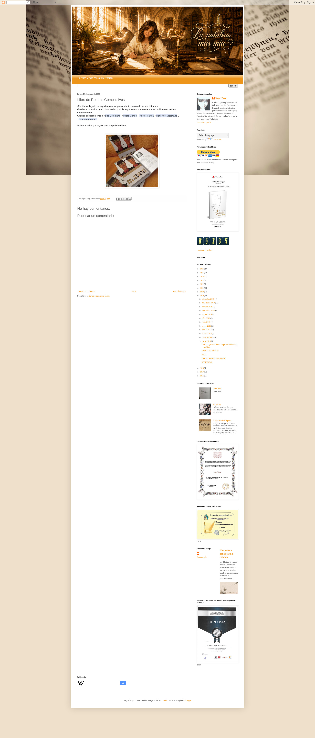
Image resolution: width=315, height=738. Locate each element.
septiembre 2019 (208, 310)
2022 (202, 284)
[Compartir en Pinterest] (130, 199)
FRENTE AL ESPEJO (210, 351)
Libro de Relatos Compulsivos (213, 358)
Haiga (204, 354)
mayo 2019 (206, 326)
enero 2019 (206, 341)
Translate (217, 139)
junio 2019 (206, 322)
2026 (202, 269)
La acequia (202, 557)
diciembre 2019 (208, 299)
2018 (202, 368)
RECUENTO (207, 362)
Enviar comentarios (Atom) (99, 296)
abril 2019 (206, 330)
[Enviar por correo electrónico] (117, 199)
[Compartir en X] (123, 199)
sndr (165, 700)
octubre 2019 (207, 307)
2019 (202, 295)
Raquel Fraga (221, 98)
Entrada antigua (179, 291)
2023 (202, 280)
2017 (202, 372)
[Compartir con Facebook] (126, 199)
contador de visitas (204, 250)
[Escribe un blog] (120, 199)
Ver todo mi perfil (204, 122)
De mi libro (217, 388)
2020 (202, 292)
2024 (202, 276)
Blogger (188, 700)
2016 (202, 376)
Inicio (134, 291)
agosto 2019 (207, 314)
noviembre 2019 (208, 303)
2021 (202, 288)
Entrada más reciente (86, 291)
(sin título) (216, 405)
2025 (202, 272)
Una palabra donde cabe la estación (226, 553)
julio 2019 (206, 318)
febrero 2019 (207, 337)
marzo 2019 (207, 333)
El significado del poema (222, 420)
